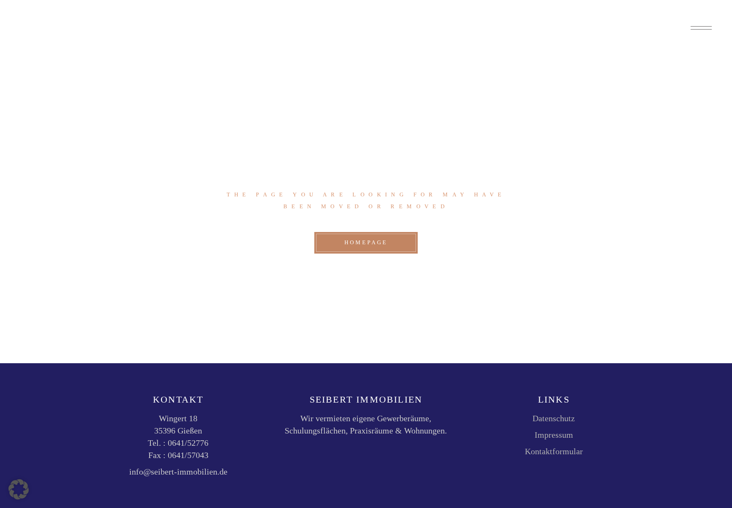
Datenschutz (553, 418)
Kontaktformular (554, 451)
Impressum (554, 434)
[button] (18, 489)
